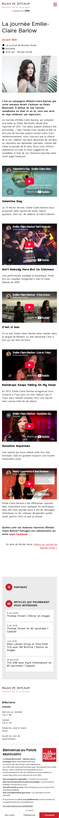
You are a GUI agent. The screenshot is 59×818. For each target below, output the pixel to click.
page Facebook (18, 534)
